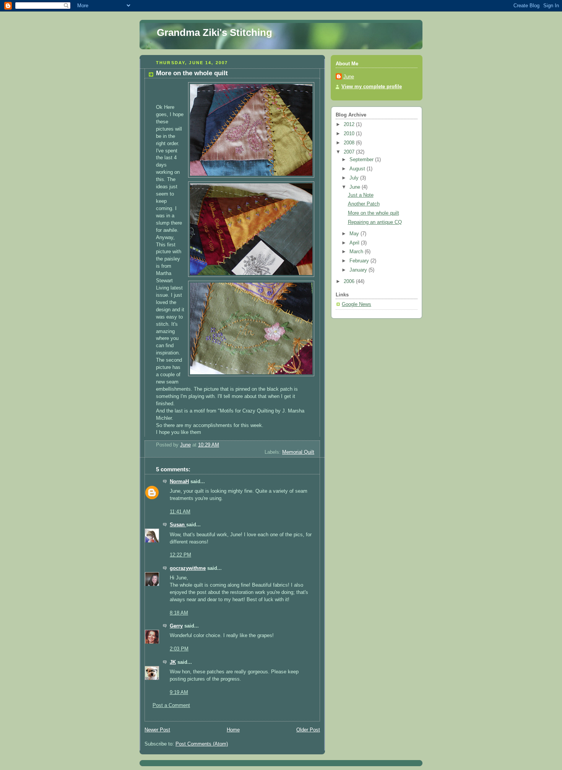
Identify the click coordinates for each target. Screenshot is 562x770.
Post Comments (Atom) (201, 744)
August (358, 168)
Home (233, 730)
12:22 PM (180, 555)
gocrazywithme (188, 568)
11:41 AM (180, 511)
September (362, 159)
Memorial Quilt (298, 452)
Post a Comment (171, 705)
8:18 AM (179, 613)
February (359, 261)
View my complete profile (371, 86)
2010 (350, 133)
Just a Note (361, 195)
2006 (350, 281)
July (354, 178)
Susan (178, 524)
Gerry (176, 626)
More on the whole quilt (373, 213)
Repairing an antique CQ (375, 222)
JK (173, 662)
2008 (350, 143)
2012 (350, 124)
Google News (356, 304)
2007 (350, 152)
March (357, 251)
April (355, 243)
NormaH (179, 481)
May (355, 233)
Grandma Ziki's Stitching (214, 32)
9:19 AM (179, 692)
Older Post (308, 730)
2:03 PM (179, 649)
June (348, 76)
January (359, 270)
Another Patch (364, 204)
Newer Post (157, 730)
